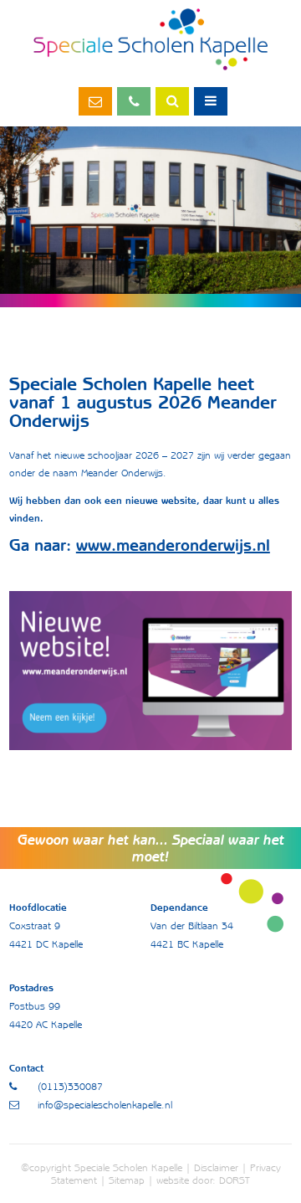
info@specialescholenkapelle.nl (95, 101)
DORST (234, 1180)
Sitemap (127, 1180)
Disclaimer (216, 1167)
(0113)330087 (133, 101)
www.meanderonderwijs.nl (173, 545)
